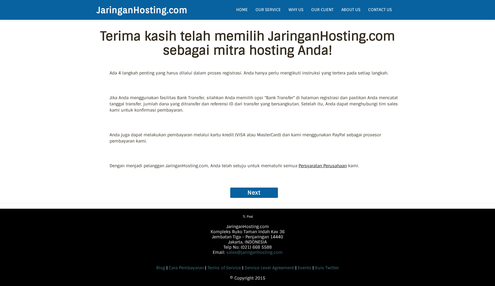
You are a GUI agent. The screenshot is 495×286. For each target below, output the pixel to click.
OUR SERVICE (268, 9)
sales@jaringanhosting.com (254, 252)
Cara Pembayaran (186, 268)
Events (304, 268)
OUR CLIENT (322, 9)
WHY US (295, 9)
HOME (242, 9)
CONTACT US (380, 9)
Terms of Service (224, 268)
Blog (160, 268)
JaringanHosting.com (142, 9)
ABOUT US (350, 9)
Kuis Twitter (327, 268)
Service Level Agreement (269, 268)
